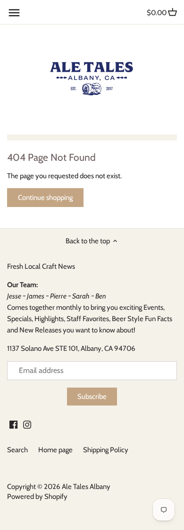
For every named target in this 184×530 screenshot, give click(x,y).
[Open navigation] (14, 13)
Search (17, 450)
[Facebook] (13, 424)
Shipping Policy (105, 450)
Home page (55, 450)
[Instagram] (27, 424)
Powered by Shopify (37, 496)
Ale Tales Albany (86, 486)
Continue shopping (45, 197)
